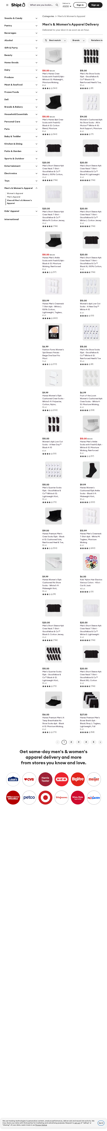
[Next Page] (100, 742)
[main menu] (7, 5)
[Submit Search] (57, 5)
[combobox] (41, 5)
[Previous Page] (57, 742)
